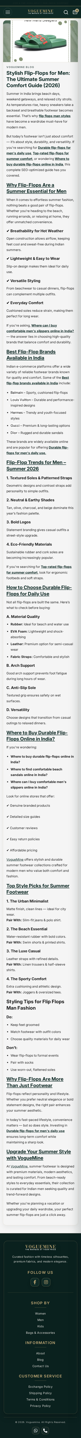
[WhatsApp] (35, 1430)
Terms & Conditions (40, 1399)
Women (40, 1313)
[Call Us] (45, 1430)
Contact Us (40, 1366)
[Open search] (66, 12)
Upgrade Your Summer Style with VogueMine (38, 1155)
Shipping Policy (40, 1393)
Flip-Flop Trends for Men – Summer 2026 (36, 465)
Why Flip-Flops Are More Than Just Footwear (34, 1082)
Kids (40, 1326)
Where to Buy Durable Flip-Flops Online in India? (37, 736)
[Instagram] (46, 1282)
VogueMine (14, 859)
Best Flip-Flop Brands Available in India (31, 355)
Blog (40, 1359)
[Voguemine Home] (40, 1248)
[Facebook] (35, 1282)
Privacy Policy (40, 1406)
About (40, 1353)
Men (40, 1320)
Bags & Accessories (40, 1332)
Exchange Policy (40, 1386)
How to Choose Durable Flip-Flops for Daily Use (39, 590)
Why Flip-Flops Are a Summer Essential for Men (36, 188)
